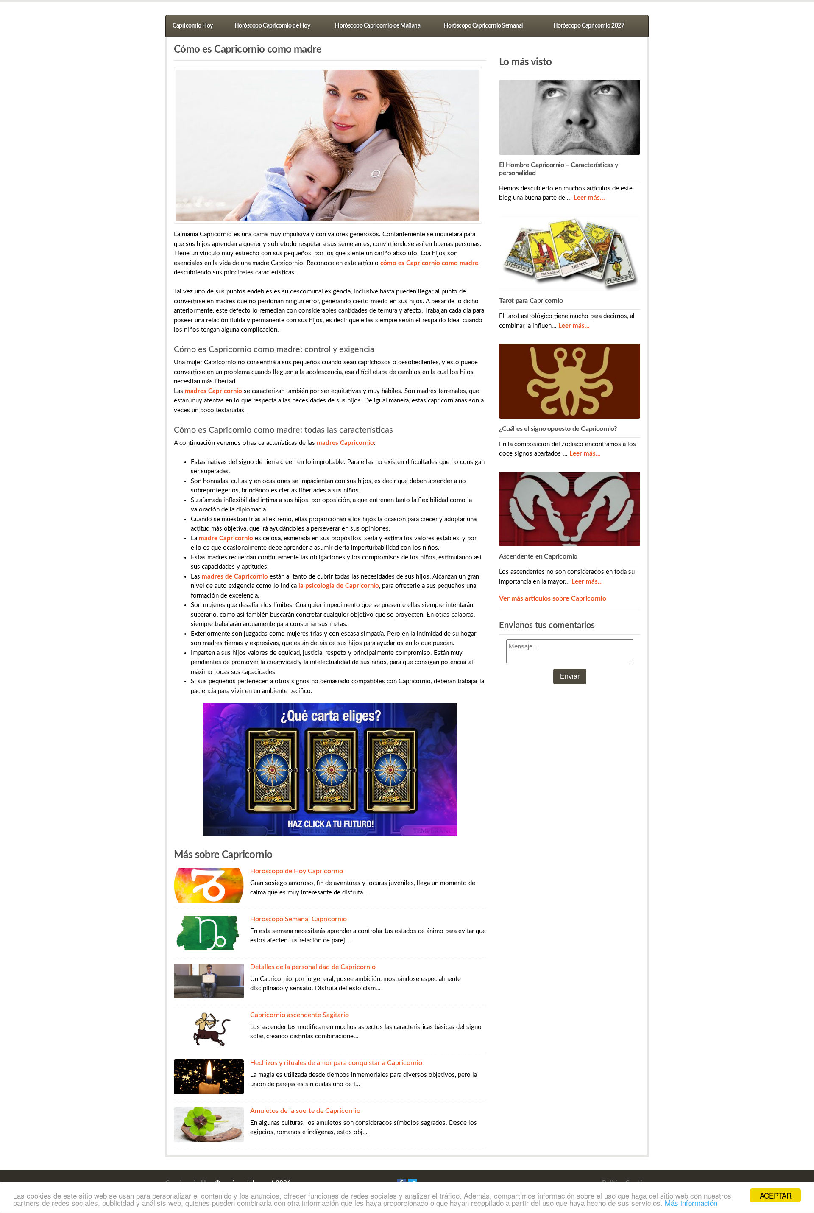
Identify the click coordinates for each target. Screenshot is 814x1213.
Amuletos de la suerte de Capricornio (305, 1110)
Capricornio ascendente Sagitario (299, 1015)
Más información (691, 1202)
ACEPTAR (776, 1195)
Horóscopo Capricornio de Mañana (377, 26)
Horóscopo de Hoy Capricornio (296, 871)
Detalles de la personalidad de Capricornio (313, 967)
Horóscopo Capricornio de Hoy (272, 26)
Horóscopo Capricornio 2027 (588, 26)
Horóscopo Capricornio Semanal (483, 26)
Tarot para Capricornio (531, 300)
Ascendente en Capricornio (538, 556)
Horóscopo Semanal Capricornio (298, 919)
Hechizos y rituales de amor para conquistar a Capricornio (336, 1062)
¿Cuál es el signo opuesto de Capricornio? (558, 428)
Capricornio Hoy (193, 26)
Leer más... (589, 198)
